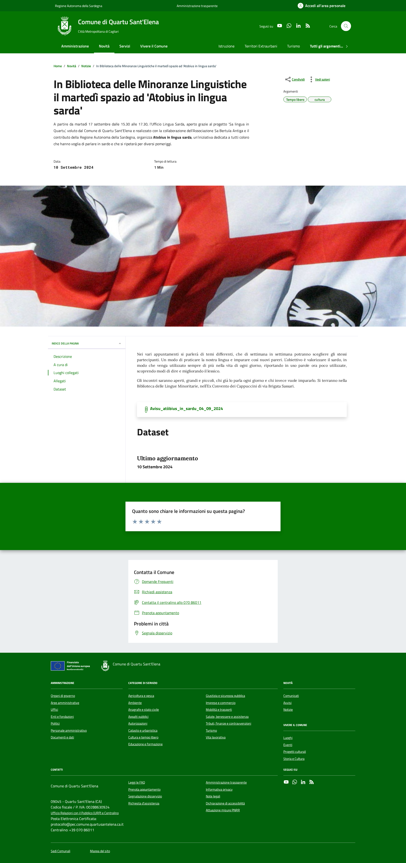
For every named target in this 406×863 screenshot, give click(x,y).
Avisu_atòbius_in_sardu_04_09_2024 (186, 408)
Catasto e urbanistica (142, 730)
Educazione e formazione (145, 744)
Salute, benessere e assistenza (227, 716)
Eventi (287, 744)
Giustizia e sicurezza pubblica (225, 695)
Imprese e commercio (220, 702)
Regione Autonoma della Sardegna (78, 5)
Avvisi (287, 702)
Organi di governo (63, 695)
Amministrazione (75, 46)
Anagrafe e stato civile (143, 709)
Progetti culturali (294, 751)
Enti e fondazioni (62, 716)
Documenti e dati (62, 737)
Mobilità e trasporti (219, 709)
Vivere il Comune (154, 46)
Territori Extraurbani (261, 46)
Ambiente (135, 702)
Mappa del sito (100, 851)
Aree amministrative (65, 702)
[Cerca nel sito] (346, 26)
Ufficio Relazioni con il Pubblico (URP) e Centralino (85, 813)
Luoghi (288, 737)
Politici (55, 723)
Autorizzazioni (137, 723)
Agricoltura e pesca (141, 695)
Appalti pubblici (138, 716)
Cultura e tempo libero (143, 737)
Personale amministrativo (69, 730)
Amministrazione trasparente (197, 5)
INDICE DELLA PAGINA (65, 343)
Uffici (54, 709)
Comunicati (291, 695)
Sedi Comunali (60, 851)
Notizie (288, 709)
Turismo (293, 46)
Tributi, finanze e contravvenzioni (228, 723)
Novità (104, 46)
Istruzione (226, 46)
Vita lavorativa (216, 737)
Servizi (124, 46)
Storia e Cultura (293, 758)
